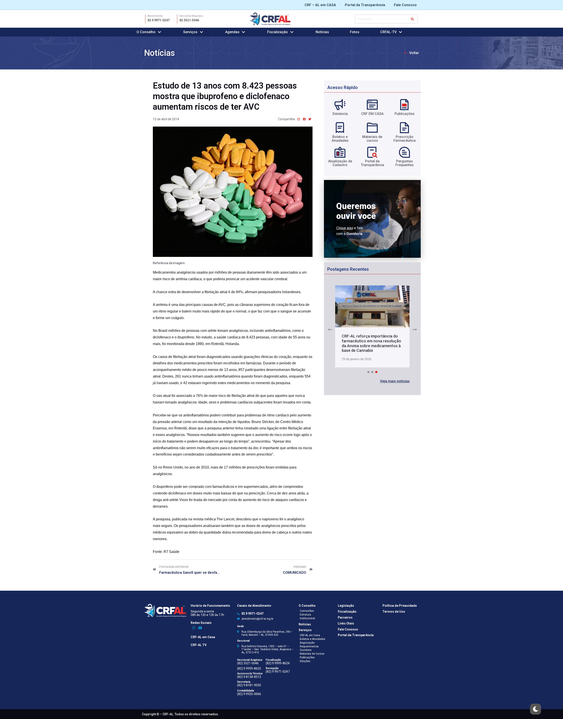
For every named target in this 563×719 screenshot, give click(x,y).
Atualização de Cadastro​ (340, 163)
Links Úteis (346, 623)
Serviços (305, 630)
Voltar (414, 53)
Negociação (307, 642)
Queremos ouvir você (356, 211)
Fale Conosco (405, 5)
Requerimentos (309, 646)
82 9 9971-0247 (159, 20)
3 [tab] (376, 372)
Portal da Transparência (365, 5)
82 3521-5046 (189, 20)
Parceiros (345, 617)
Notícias (322, 32)
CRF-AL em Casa (203, 637)
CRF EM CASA (372, 114)
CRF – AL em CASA (320, 5)
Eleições (305, 661)
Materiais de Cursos (312, 653)
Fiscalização (347, 611)
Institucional (307, 618)
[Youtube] (200, 628)
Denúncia (340, 114)
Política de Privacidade (399, 605)
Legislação (346, 605)
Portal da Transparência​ (372, 163)
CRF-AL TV (199, 645)
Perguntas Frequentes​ (404, 163)
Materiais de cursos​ (372, 139)
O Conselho (307, 605)
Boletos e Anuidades (312, 639)
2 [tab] (372, 372)
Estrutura (305, 614)
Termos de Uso (393, 611)
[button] (395, 381)
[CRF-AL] (270, 19)
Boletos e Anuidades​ (340, 139)
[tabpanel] (372, 327)
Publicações (405, 114)
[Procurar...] (386, 19)
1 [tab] (368, 372)
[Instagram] (194, 628)
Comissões (307, 610)
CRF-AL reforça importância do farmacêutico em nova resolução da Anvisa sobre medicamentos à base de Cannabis (371, 343)
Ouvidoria (305, 650)
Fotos (354, 32)
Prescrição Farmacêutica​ (404, 139)
